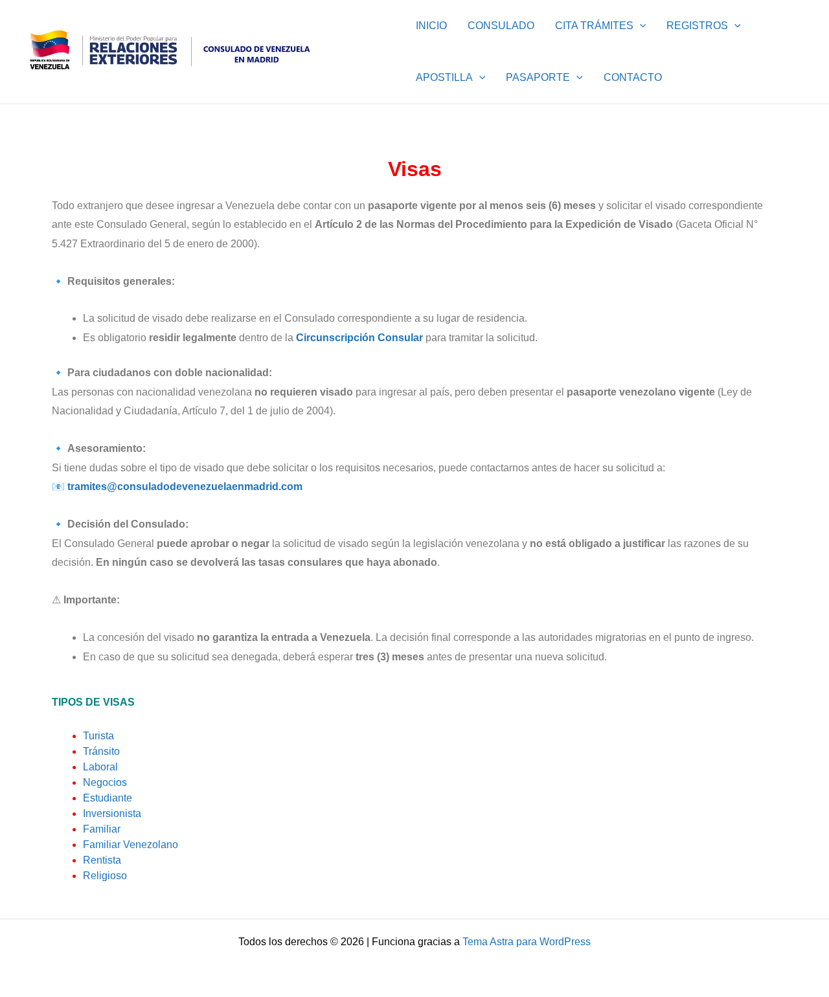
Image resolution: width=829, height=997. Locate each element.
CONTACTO (633, 77)
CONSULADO (501, 25)
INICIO (431, 25)
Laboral (100, 766)
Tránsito (101, 751)
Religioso (105, 875)
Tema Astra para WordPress (526, 941)
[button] (639, 26)
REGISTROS (697, 25)
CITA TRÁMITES (594, 25)
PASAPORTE (538, 77)
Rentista (102, 860)
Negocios (105, 782)
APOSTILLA (444, 77)
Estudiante (107, 797)
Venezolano (130, 844)
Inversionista (112, 813)
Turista (98, 735)
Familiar (101, 829)
